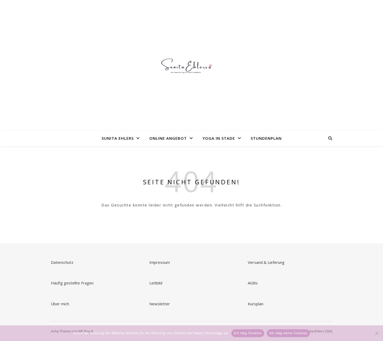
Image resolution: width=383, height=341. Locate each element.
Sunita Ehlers (118, 138)
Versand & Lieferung (266, 262)
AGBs (253, 282)
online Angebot (168, 138)
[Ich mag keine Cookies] (376, 333)
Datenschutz (62, 262)
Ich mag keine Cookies (288, 333)
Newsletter (160, 303)
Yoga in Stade (218, 138)
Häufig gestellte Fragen (72, 282)
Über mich (60, 303)
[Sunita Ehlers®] (191, 65)
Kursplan (255, 303)
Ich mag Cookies (248, 333)
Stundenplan (266, 138)
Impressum (159, 262)
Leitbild (155, 282)
